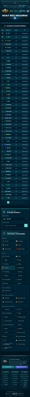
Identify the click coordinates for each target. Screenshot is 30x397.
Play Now (22, 11)
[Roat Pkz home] (5, 11)
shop (21, 364)
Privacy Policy (15, 395)
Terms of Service (9, 395)
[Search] (26, 225)
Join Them (22, 5)
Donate (16, 11)
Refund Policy (21, 395)
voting (24, 363)
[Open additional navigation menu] (28, 11)
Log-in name (5, 222)
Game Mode (5, 215)
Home (11, 11)
